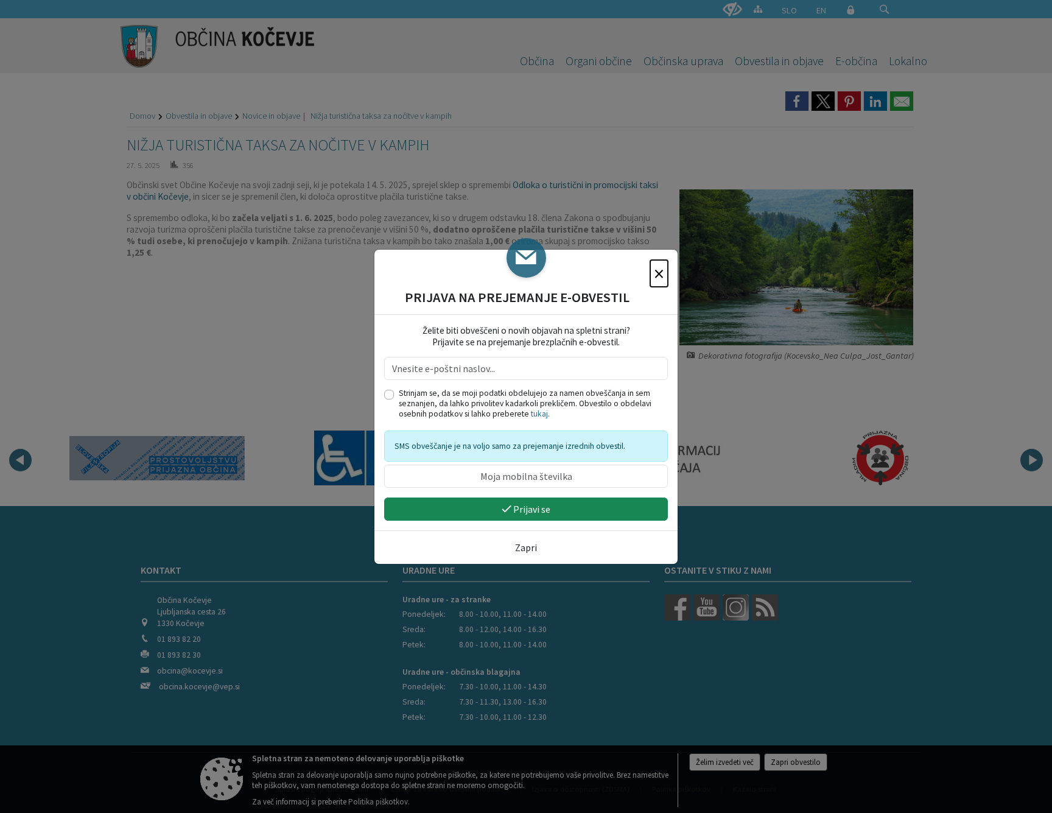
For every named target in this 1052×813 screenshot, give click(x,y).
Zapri (526, 547)
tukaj (539, 414)
